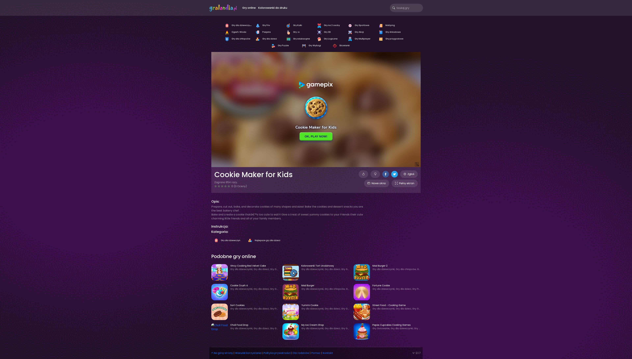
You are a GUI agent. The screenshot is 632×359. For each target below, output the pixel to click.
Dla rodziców (300, 353)
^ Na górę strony (222, 353)
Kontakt (328, 353)
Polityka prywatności (276, 353)
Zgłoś (411, 174)
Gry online (249, 8)
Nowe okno (378, 183)
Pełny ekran (406, 183)
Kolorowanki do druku (272, 8)
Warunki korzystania (248, 353)
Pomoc (315, 353)
